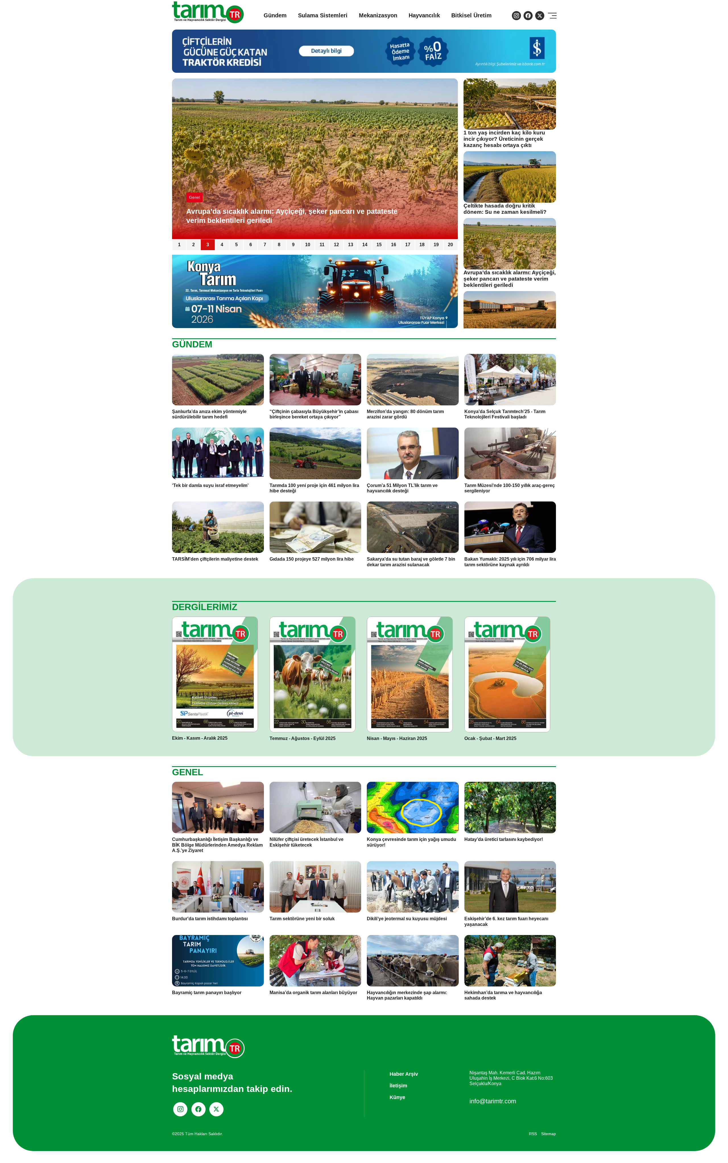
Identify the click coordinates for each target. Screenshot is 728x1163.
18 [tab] (422, 244)
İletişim (398, 1086)
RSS (533, 1133)
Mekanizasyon (378, 15)
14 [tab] (364, 244)
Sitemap (548, 1133)
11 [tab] (322, 244)
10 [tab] (307, 244)
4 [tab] (222, 244)
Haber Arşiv (404, 1074)
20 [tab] (450, 244)
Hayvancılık (424, 15)
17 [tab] (407, 244)
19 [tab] (436, 244)
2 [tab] (193, 244)
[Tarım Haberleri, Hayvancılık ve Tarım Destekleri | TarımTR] (208, 15)
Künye (397, 1097)
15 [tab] (379, 244)
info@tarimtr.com (493, 1101)
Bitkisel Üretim (471, 15)
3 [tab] (207, 244)
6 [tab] (250, 244)
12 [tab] (336, 244)
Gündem (275, 15)
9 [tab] (293, 244)
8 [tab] (279, 244)
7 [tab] (265, 244)
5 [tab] (236, 244)
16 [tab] (393, 244)
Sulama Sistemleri (323, 15)
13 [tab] (350, 244)
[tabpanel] (315, 158)
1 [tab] (179, 244)
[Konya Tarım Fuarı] (315, 291)
